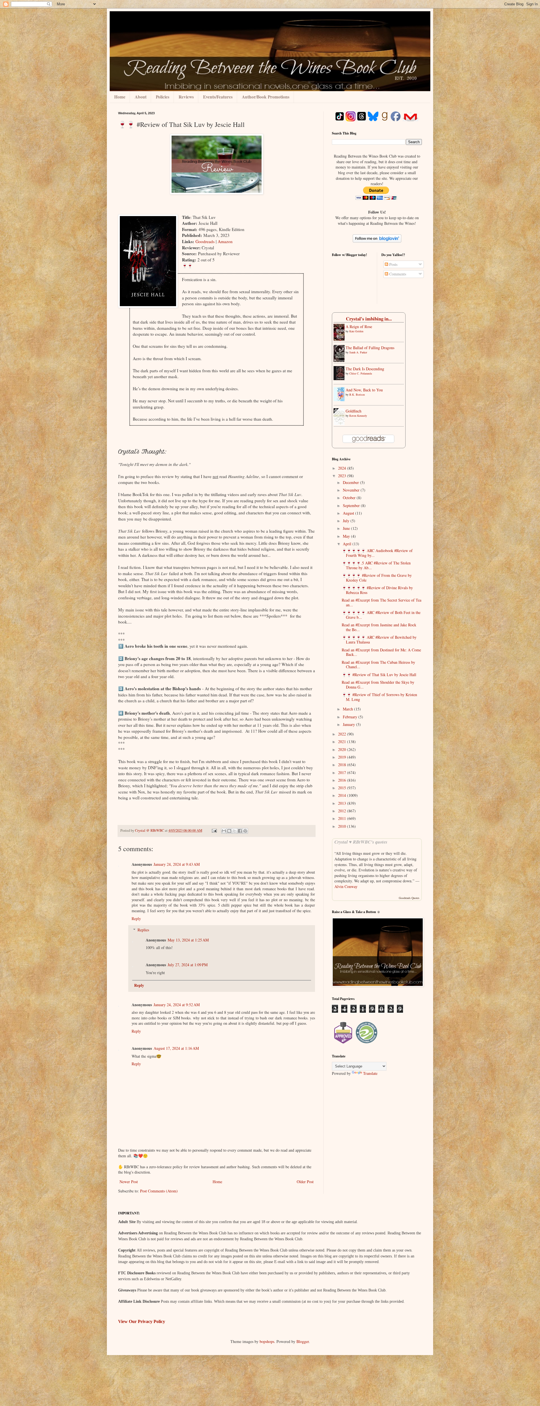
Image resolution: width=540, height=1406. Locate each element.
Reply (136, 918)
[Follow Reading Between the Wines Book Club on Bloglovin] (377, 241)
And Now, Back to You (364, 390)
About (141, 97)
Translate (370, 1073)
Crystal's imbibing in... (369, 318)
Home (119, 97)
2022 (342, 734)
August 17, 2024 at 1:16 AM (176, 1048)
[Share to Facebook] (240, 831)
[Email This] (224, 831)
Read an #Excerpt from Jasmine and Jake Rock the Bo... (379, 627)
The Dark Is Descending (365, 368)
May (347, 536)
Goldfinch (353, 411)
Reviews (186, 97)
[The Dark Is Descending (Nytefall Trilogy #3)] (341, 378)
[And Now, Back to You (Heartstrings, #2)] (341, 399)
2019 (342, 757)
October (350, 497)
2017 (342, 772)
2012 (342, 810)
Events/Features (218, 97)
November (352, 490)
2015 (342, 787)
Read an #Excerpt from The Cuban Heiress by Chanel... (378, 665)
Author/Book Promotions (265, 97)
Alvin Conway (345, 886)
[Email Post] (214, 830)
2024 (342, 468)
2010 (342, 826)
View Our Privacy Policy (141, 1321)
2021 (342, 741)
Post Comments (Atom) (159, 1191)
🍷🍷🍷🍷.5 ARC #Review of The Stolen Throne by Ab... (376, 565)
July (346, 520)
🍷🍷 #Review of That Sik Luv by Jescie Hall (379, 674)
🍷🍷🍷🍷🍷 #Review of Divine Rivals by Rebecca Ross (377, 590)
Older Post (305, 1181)
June (347, 528)
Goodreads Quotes (409, 898)
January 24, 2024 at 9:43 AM (177, 864)
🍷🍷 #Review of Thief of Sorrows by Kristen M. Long (379, 697)
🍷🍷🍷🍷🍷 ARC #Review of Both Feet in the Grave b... (381, 615)
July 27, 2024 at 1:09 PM (188, 964)
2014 (342, 795)
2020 (342, 749)
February (350, 716)
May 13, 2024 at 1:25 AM (188, 940)
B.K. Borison (357, 394)
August (349, 513)
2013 (342, 803)
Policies (162, 97)
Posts (392, 264)
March (348, 709)
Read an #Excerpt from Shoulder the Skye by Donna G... (378, 685)
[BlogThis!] (229, 831)
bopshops (267, 1341)
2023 (342, 475)
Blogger (302, 1341)
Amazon (225, 241)
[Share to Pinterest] (245, 831)
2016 (342, 780)
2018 (342, 764)
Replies (143, 929)
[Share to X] (234, 831)
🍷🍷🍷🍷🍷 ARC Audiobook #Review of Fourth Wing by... (377, 553)
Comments (397, 274)
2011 (342, 818)
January (349, 724)
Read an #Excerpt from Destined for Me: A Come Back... (381, 652)
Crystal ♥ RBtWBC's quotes (360, 841)
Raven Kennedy (358, 416)
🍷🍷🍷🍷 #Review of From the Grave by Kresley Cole (377, 578)
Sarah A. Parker (358, 352)
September (352, 505)
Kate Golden (356, 331)
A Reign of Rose (359, 326)
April (347, 543)
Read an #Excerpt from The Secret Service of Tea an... (381, 602)
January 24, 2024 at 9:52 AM (177, 1004)
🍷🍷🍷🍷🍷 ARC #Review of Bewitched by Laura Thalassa (379, 639)
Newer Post (129, 1181)
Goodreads (205, 241)
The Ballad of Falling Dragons (370, 347)
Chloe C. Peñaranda (360, 373)
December (351, 482)
